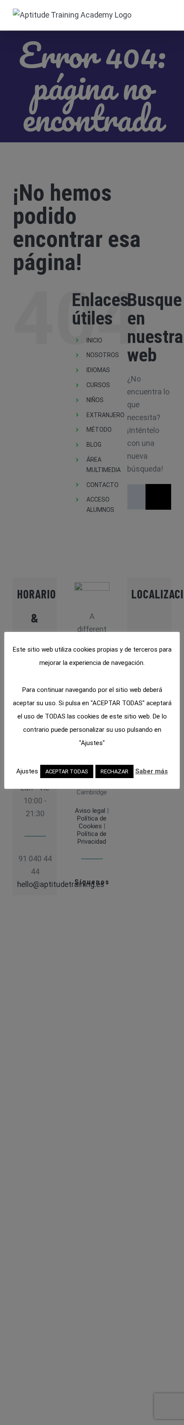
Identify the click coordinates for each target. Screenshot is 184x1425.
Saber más (151, 771)
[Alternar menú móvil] (167, 13)
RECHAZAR (114, 771)
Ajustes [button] (27, 771)
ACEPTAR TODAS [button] (66, 771)
